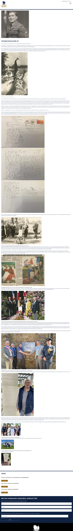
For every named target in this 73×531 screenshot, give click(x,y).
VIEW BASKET (69, 1)
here (49, 45)
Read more (4, 480)
